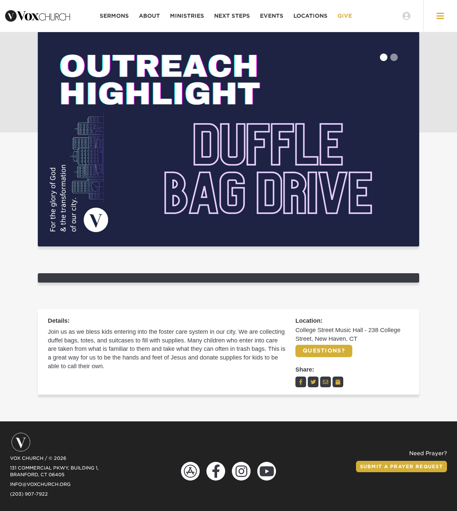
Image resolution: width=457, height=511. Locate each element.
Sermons (114, 16)
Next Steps (232, 16)
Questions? (324, 350)
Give (345, 16)
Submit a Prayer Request (401, 466)
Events (271, 16)
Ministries (187, 16)
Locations (310, 16)
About (149, 16)
